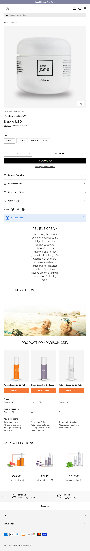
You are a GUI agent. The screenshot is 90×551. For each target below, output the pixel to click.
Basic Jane (8, 112)
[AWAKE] (16, 460)
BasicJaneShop (14, 545)
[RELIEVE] (73, 460)
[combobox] (45, 15)
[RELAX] (45, 460)
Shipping (7, 126)
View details (16, 391)
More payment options (45, 167)
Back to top (45, 506)
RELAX (45, 476)
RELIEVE (74, 476)
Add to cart (60, 153)
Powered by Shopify (25, 545)
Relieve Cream (14, 22)
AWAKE (16, 476)
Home (6, 22)
